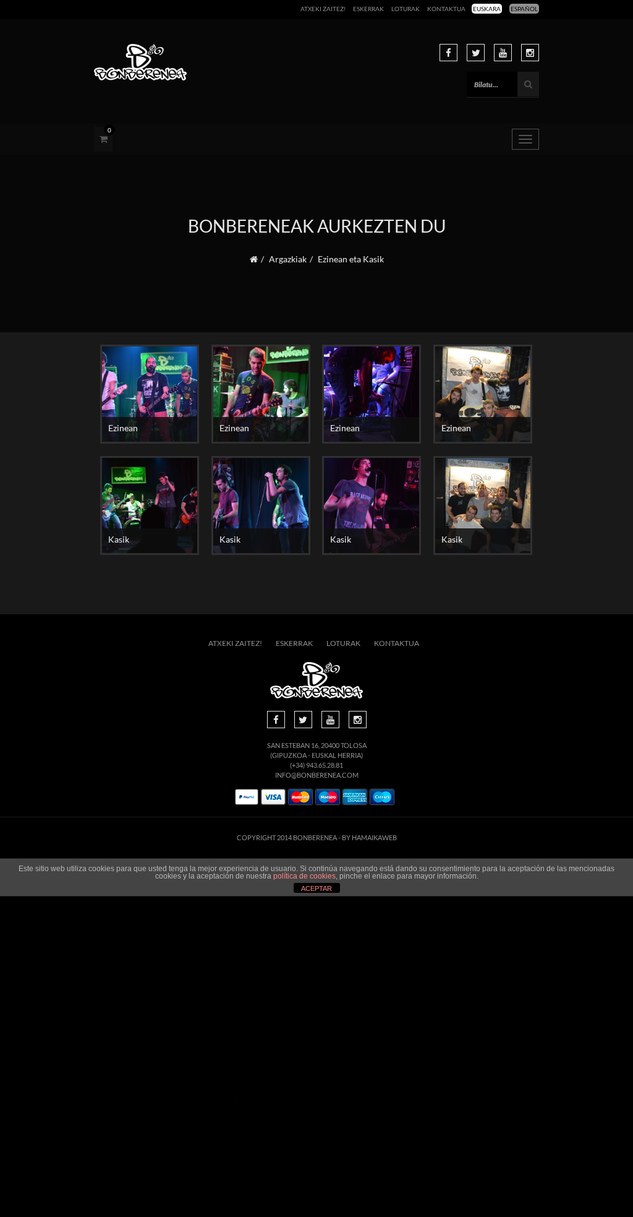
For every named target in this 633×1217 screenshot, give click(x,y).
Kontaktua (446, 8)
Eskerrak (368, 8)
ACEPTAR (316, 888)
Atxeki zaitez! (323, 8)
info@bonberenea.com (317, 775)
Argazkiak (288, 259)
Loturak (405, 8)
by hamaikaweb (369, 837)
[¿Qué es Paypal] (246, 797)
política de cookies (304, 876)
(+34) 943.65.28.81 (316, 765)
